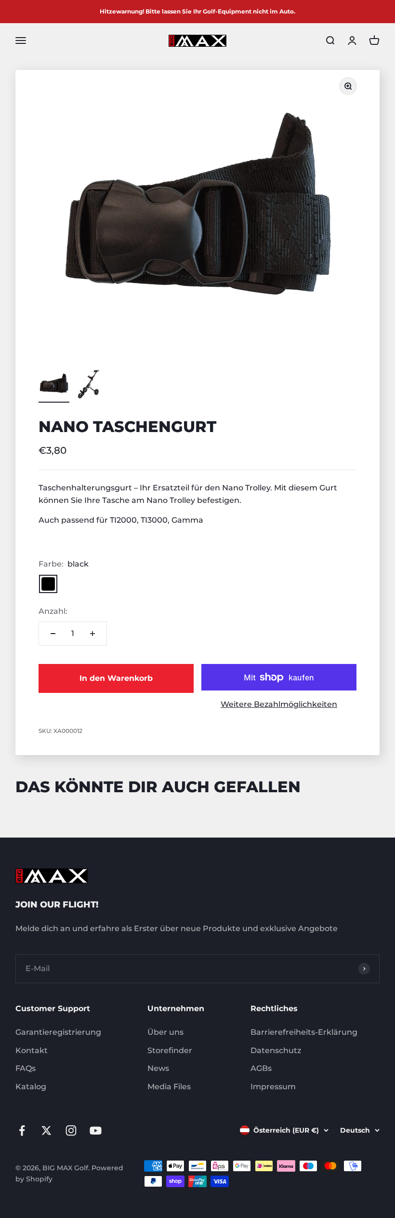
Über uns (165, 1032)
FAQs (25, 1068)
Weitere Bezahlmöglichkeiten (279, 704)
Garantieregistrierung (58, 1032)
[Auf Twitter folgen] (46, 1130)
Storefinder (169, 1050)
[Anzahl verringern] (53, 633)
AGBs (261, 1068)
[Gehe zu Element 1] (54, 386)
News (158, 1068)
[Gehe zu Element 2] (88, 386)
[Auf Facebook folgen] (21, 1130)
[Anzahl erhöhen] (92, 633)
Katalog (30, 1086)
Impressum (273, 1086)
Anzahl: (53, 611)
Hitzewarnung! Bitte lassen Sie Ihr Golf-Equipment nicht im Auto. (197, 11)
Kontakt (31, 1050)
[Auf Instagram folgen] (71, 1130)
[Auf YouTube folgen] (95, 1130)
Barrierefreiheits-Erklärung (303, 1032)
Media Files (169, 1086)
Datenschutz (275, 1050)
